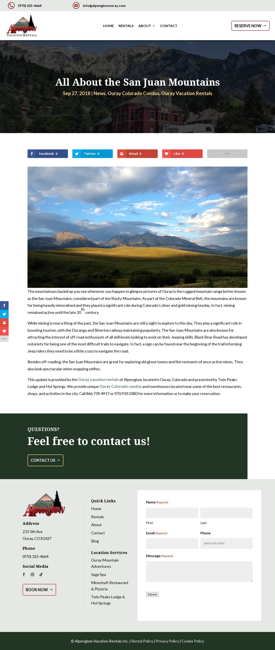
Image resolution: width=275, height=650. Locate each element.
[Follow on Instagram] (32, 574)
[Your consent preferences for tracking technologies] (4, 487)
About (144, 26)
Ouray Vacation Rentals (186, 93)
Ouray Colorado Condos (133, 93)
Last (203, 523)
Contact (168, 26)
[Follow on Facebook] (23, 574)
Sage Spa (98, 574)
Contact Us (43, 460)
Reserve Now (248, 25)
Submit (152, 594)
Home (108, 26)
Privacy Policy (167, 641)
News (99, 93)
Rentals (126, 26)
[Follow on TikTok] (41, 574)
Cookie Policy (193, 641)
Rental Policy (142, 641)
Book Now (37, 589)
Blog (95, 541)
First (149, 523)
